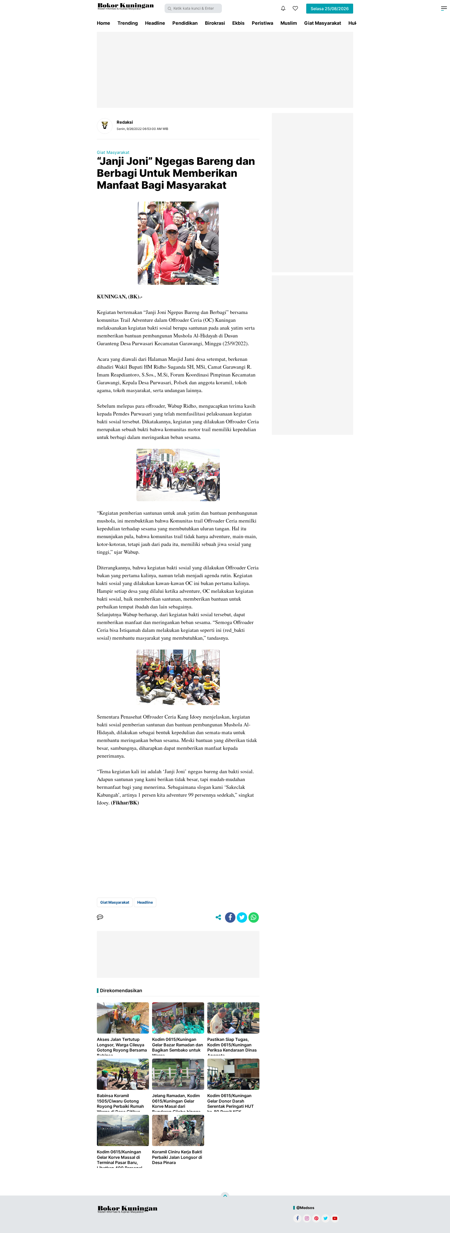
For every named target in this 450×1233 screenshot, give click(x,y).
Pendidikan (185, 23)
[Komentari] (100, 917)
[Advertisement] (225, 69)
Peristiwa (262, 23)
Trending (127, 23)
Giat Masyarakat (322, 23)
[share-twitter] (242, 917)
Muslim (288, 23)
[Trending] (295, 8)
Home (103, 23)
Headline (155, 23)
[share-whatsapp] (253, 917)
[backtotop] (225, 1196)
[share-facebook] (230, 917)
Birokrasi (215, 23)
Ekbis (238, 23)
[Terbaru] (283, 8)
